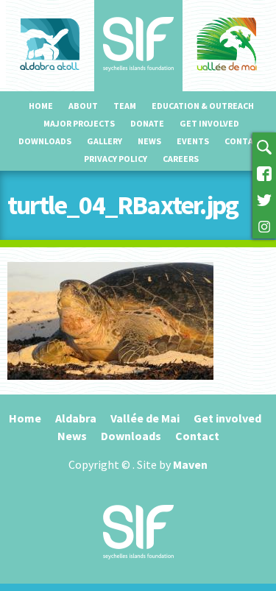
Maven (190, 464)
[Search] (264, 145)
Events (193, 140)
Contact (244, 140)
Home (41, 105)
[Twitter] (264, 198)
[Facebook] (264, 172)
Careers (181, 158)
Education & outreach (203, 105)
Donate (147, 123)
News (149, 140)
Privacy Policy (115, 158)
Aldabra (75, 418)
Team (124, 105)
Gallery (104, 140)
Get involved (209, 123)
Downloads (44, 140)
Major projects (79, 123)
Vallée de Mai (145, 418)
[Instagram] (264, 225)
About (83, 105)
